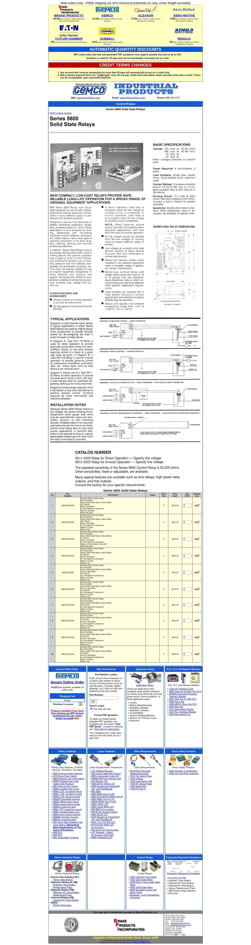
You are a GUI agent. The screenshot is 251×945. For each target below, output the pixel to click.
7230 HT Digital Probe (141, 784)
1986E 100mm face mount (66, 801)
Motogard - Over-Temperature (144, 895)
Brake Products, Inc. (141, 940)
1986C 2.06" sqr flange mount (67, 794)
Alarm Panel (136, 892)
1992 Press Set (176, 701)
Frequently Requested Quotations (183, 873)
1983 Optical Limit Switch (65, 786)
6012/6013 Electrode (140, 771)
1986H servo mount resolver (66, 814)
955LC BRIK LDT (99, 804)
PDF (183, 934)
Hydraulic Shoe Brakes (64, 885)
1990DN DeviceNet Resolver (183, 694)
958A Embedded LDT (101, 837)
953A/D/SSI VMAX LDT (103, 784)
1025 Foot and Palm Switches (184, 773)
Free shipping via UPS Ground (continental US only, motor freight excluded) (67, 716)
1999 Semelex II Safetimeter (183, 771)
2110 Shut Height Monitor (181, 709)
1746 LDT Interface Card (181, 689)
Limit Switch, (66, 825)
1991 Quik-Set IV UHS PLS (182, 699)
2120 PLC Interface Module (182, 712)
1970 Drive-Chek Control (65, 776)
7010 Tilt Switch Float (141, 776)
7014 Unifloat (136, 778)
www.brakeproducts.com (180, 923)
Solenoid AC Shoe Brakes (66, 900)
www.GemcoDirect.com (88, 98)
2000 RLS (57, 832)
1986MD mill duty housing (65, 817)
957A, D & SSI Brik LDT (103, 822)
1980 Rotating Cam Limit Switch (68, 778)
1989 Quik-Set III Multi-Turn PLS (185, 691)
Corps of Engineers (63, 830)
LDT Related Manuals (102, 771)
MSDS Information (62, 905)
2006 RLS (57, 835)
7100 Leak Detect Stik (141, 781)
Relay (133, 885)
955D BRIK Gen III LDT (103, 799)
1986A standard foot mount (66, 789)
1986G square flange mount (66, 804)
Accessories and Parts (102, 835)
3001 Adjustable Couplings (66, 837)
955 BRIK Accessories (102, 809)
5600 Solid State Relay (141, 887)
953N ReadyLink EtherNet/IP (105, 786)
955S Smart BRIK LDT (102, 807)
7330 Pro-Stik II (138, 789)
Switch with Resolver (63, 784)
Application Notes (145, 685)
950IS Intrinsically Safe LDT (105, 776)
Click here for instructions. (107, 729)
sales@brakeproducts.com (180, 925)
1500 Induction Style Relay (143, 877)
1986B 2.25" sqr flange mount (67, 791)
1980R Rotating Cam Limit (66, 781)
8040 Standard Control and (143, 890)
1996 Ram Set (176, 707)
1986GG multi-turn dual (64, 807)
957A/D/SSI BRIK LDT (102, 825)
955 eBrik (96, 791)
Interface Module (177, 696)
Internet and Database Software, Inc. (137, 942)
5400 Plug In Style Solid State (145, 882)
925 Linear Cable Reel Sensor (106, 773)
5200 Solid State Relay (141, 879)
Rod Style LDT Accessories (105, 830)
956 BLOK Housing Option (104, 812)
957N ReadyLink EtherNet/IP (105, 817)
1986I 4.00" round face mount (67, 809)
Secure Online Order (67, 682)
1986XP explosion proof (64, 819)
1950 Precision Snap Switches (68, 773)
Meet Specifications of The (67, 827)
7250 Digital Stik (138, 786)
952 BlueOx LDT (99, 781)
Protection (135, 897)
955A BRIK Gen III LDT (103, 794)
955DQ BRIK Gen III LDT (103, 801)
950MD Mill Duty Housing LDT (106, 778)
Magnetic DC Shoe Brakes (66, 892)
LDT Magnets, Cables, (102, 832)
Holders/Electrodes (139, 773)
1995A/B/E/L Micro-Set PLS (183, 704)
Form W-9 (178, 932)
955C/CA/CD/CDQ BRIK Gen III (107, 796)
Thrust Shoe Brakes (63, 879)
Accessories (97, 827)
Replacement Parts (62, 887)
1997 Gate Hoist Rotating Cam (68, 822)
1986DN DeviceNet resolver (66, 799)
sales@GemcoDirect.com (132, 98)
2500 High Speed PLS (180, 714)
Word (176, 934)
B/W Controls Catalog (61, 113)
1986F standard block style (66, 812)
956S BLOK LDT (99, 814)
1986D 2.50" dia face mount (66, 796)
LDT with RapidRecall (101, 789)
